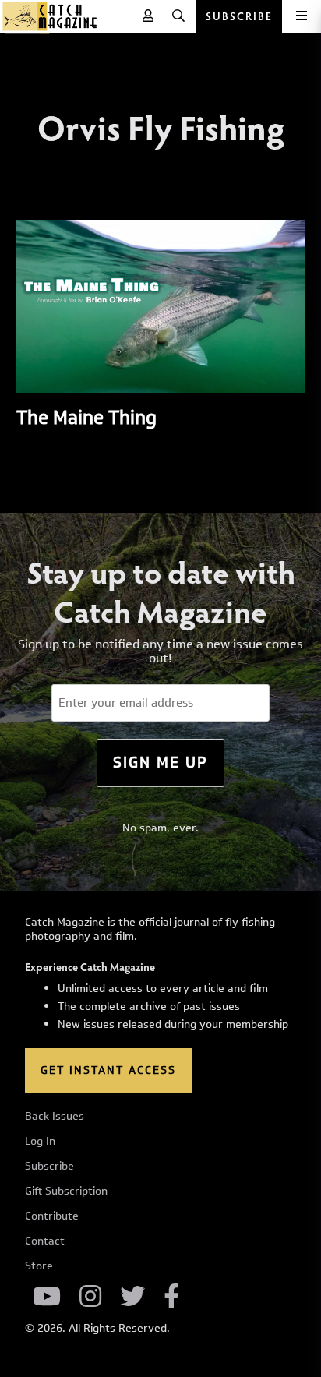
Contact (45, 1241)
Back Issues (54, 1117)
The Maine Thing (86, 417)
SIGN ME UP (160, 762)
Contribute (52, 1216)
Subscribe (49, 1167)
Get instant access (108, 1070)
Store (39, 1266)
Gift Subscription (66, 1192)
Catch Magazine (50, 16)
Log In (40, 1142)
